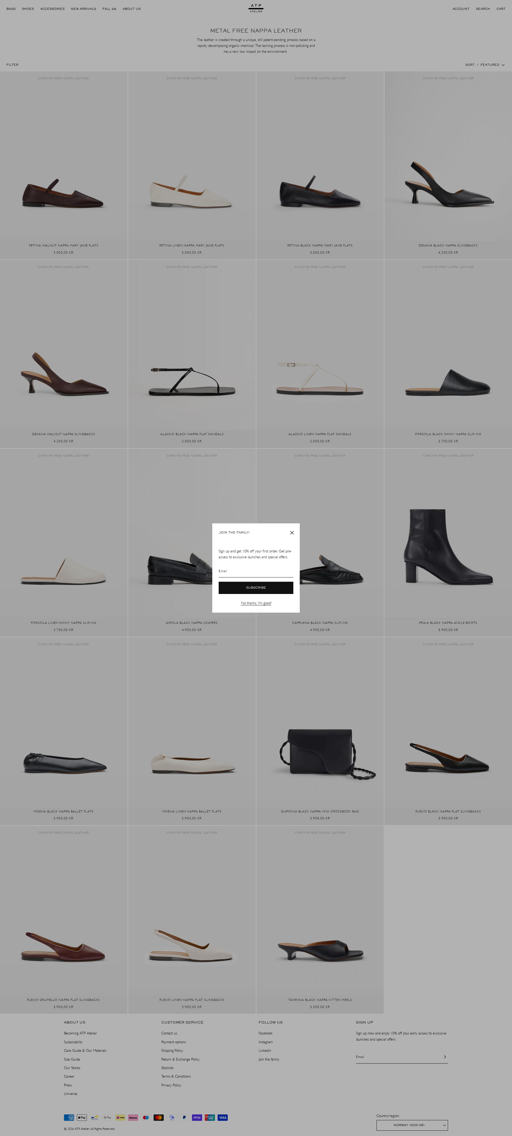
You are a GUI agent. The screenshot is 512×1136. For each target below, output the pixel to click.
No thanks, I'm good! (256, 603)
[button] (292, 532)
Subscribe (256, 588)
